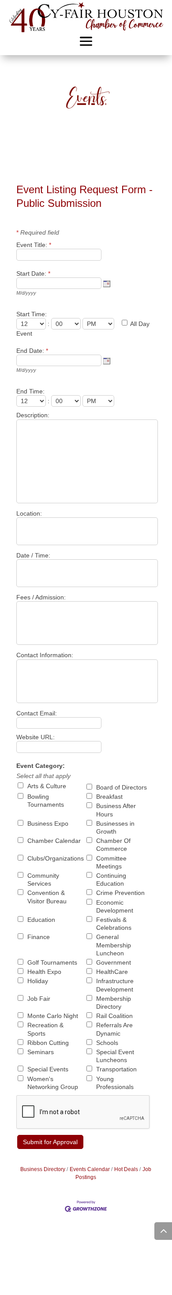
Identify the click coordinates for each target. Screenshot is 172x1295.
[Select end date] (106, 360)
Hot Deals (126, 1169)
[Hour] (32, 323)
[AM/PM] (99, 323)
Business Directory (42, 1169)
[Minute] (66, 323)
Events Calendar (90, 1169)
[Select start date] (106, 283)
